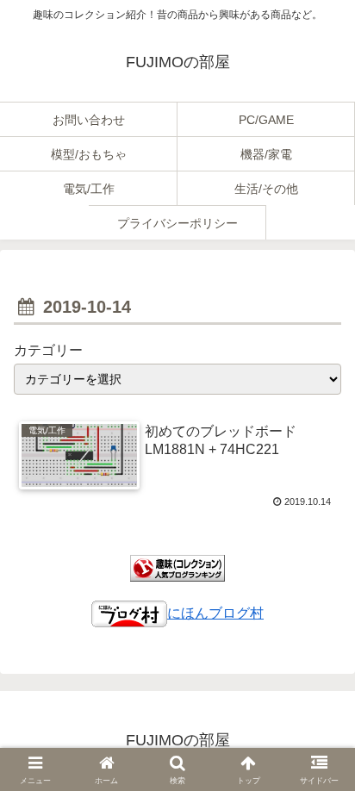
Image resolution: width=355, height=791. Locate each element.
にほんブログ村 (215, 613)
